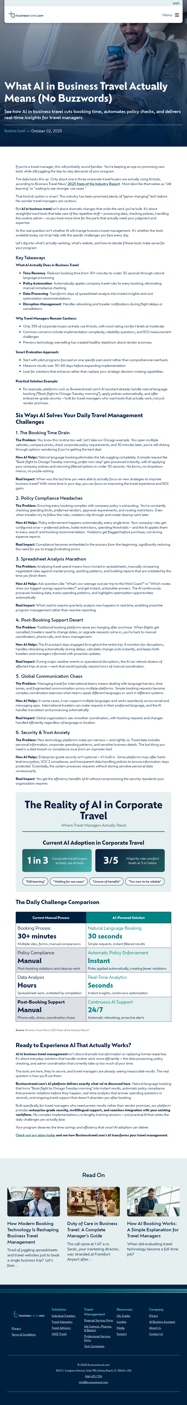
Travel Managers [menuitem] (62, 1322)
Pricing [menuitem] (153, 1316)
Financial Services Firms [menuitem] (98, 1320)
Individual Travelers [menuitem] (63, 1316)
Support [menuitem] (122, 1334)
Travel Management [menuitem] (94, 1311)
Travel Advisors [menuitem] (61, 1328)
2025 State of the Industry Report (94, 183)
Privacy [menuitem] (16, 1328)
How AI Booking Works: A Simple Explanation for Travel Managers (153, 1229)
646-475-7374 (93, 1376)
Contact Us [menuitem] (156, 1334)
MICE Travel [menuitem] (59, 1334)
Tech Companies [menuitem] (94, 1346)
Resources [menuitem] (124, 1309)
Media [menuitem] (121, 1328)
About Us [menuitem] (155, 1328)
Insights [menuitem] (121, 1322)
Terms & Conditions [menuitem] (24, 1334)
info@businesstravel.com (93, 1382)
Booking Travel (14, 130)
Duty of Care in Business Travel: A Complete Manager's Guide (92, 1229)
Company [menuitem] (156, 1309)
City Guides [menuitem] (123, 1316)
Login (176, 3)
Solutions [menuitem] (59, 1309)
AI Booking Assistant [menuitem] (162, 1322)
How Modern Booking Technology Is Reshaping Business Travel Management (33, 1232)
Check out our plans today (35, 1135)
